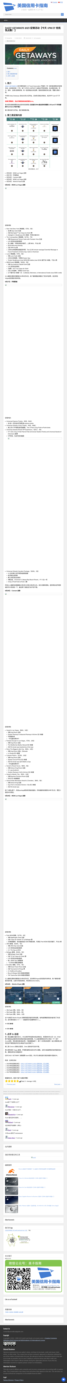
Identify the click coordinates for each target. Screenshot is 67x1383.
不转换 (6, 1312)
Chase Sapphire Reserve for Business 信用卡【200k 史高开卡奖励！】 (37, 1196)
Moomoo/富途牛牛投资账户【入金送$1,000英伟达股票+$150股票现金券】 (37, 1169)
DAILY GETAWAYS (11, 86)
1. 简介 (8, 72)
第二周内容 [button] (10, 1023)
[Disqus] (33, 1118)
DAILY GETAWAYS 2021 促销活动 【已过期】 (35, 1066)
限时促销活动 (11, 41)
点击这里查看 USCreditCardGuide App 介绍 (16, 1230)
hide (15, 68)
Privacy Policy (19, 1380)
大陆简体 (11, 1312)
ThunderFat (9, 38)
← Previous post (10, 1084)
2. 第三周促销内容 (11, 74)
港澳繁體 (16, 1312)
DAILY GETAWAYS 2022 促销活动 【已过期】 (35, 1063)
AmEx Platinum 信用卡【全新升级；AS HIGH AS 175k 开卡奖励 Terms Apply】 (39, 1205)
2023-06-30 (19, 38)
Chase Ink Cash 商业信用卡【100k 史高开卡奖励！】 (32, 1187)
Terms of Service (8, 1380)
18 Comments (37, 38)
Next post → (58, 1084)
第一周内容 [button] (10, 1028)
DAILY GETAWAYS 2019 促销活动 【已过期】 (35, 1068)
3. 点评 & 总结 (10, 76)
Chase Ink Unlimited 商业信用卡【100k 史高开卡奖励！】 (33, 1178)
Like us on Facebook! (11, 1299)
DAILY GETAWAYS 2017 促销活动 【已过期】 (35, 1072)
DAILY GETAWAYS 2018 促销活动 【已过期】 (35, 1070)
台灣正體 (21, 1312)
